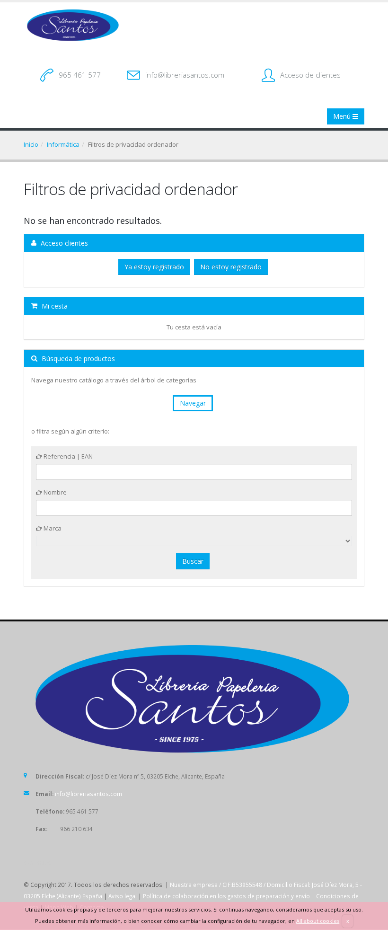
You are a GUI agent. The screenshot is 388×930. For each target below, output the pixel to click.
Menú (343, 116)
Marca (52, 528)
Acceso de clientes (310, 75)
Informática (63, 144)
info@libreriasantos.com (184, 75)
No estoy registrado (231, 266)
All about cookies (317, 920)
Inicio (31, 144)
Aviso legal (122, 896)
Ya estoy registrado (154, 266)
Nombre (54, 492)
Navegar (193, 403)
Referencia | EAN (67, 456)
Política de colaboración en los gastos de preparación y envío (226, 896)
